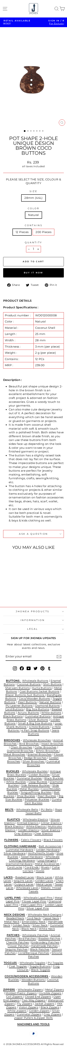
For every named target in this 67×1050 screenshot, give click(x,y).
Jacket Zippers (44, 1003)
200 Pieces (43, 232)
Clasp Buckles (37, 781)
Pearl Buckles (47, 795)
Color (33, 208)
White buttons (51, 712)
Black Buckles (53, 778)
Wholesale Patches (35, 935)
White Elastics (36, 826)
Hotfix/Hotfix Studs (41, 853)
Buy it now (33, 272)
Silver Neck (40, 925)
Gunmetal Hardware (19, 849)
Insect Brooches (52, 743)
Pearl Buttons (27, 702)
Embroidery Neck (34, 921)
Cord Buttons (14, 709)
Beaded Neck (15, 918)
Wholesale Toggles (32, 962)
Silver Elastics (50, 830)
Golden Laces (44, 880)
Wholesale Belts (27, 809)
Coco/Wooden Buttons (34, 698)
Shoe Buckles (26, 795)
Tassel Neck (51, 918)
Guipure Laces (24, 884)
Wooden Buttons (33, 979)
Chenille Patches (17, 942)
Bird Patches (27, 938)
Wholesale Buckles (35, 771)
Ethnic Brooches (47, 750)
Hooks (40, 870)
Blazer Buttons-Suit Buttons (25, 694)
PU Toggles (55, 962)
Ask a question (33, 534)
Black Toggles (40, 969)
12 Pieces (22, 232)
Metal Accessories (47, 863)
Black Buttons (13, 716)
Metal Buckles (29, 788)
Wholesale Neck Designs (44, 914)
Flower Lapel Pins (34, 901)
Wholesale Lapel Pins (38, 897)
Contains (33, 225)
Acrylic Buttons (28, 712)
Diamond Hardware (19, 863)
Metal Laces (44, 884)
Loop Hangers (46, 860)
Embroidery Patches (45, 942)
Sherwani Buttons (17, 687)
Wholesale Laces (27, 887)
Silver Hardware (14, 853)
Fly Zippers (24, 1003)
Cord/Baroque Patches (33, 952)
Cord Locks (14, 867)
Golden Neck (21, 925)
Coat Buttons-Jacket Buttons (40, 691)
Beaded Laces (24, 877)
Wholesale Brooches (37, 740)
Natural (33, 215)
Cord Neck (34, 918)
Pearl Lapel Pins (31, 904)
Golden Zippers (39, 1010)
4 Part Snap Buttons (35, 730)
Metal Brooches (14, 754)
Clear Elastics (43, 833)
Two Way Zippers (33, 1000)
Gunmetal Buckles (29, 778)
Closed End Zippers (38, 996)
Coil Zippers (14, 996)
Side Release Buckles (35, 785)
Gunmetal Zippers (29, 1014)
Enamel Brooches (40, 754)
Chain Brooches (21, 747)
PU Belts (47, 809)
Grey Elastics (23, 833)
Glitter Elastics (51, 822)
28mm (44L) (33, 198)
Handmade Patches (44, 945)
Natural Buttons (50, 702)
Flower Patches (18, 945)
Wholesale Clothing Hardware (34, 858)
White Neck (47, 928)
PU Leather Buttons (19, 705)
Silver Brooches (34, 761)
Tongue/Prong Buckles (36, 792)
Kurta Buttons (42, 687)
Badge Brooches (35, 757)
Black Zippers (50, 1007)
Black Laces (44, 877)
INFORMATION (32, 620)
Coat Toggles (18, 966)
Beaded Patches (49, 938)
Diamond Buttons (47, 705)
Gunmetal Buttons (38, 716)
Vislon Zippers (28, 1007)
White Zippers (17, 1010)
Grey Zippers (52, 1014)
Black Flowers (53, 839)
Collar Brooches (46, 747)
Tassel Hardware (32, 856)
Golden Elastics (28, 830)
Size (33, 191)
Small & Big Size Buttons (35, 723)
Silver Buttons (38, 719)
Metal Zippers (54, 989)
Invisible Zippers (50, 993)
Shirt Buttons (52, 684)
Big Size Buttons (37, 709)
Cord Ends (32, 867)
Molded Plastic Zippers (21, 993)
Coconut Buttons (29, 684)
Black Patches (40, 949)
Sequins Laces (23, 880)
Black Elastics (14, 826)
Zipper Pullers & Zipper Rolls (33, 1017)
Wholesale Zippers (30, 989)
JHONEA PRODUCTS (32, 611)
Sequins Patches (16, 949)
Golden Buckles (39, 774)
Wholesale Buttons (35, 680)
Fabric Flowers (31, 839)
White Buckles (16, 781)
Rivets (45, 867)
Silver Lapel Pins (37, 908)
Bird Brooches (29, 743)
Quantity (33, 242)
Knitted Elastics (28, 822)
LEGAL (32, 629)
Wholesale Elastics (35, 819)
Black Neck (29, 928)
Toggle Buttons (40, 966)
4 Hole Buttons (39, 726)
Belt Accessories (50, 846)
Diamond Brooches (20, 750)
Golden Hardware (48, 849)
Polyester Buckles (37, 799)
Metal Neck (11, 921)
